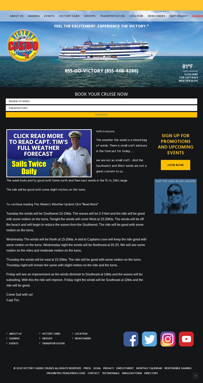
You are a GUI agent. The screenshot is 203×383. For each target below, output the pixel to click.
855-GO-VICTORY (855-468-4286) (101, 71)
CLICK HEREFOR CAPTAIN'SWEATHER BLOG (188, 77)
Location (136, 16)
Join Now (175, 165)
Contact (94, 373)
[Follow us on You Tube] (188, 345)
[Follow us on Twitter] (151, 345)
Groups (90, 16)
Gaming (34, 16)
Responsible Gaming (178, 368)
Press (87, 368)
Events (49, 16)
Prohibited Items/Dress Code (66, 373)
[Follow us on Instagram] (169, 345)
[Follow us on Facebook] (132, 345)
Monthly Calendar (149, 368)
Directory (151, 373)
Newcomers (156, 16)
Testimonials (111, 373)
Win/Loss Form (132, 373)
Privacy (108, 368)
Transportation (112, 16)
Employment (179, 16)
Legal (97, 368)
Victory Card (69, 16)
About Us (17, 16)
